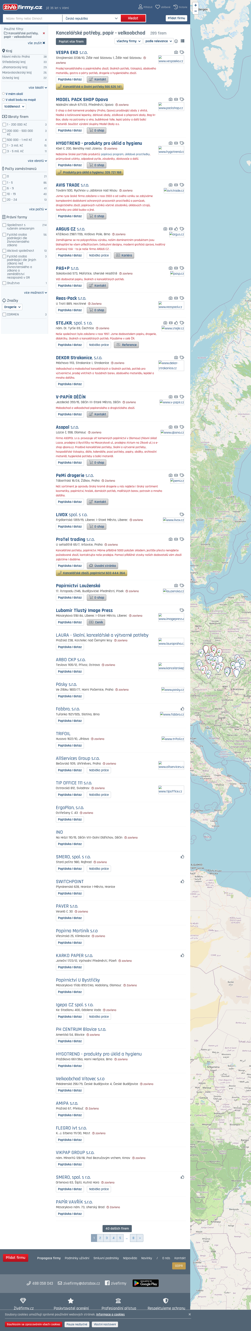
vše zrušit (35, 43)
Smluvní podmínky (106, 1258)
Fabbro (68, 709)
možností (34, 292)
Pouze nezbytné (77, 1324)
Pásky (66, 684)
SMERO (73, 857)
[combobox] (33, 18)
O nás (166, 1258)
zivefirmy (118, 1283)
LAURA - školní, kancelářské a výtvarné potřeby (102, 635)
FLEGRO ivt (71, 1128)
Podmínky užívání (77, 1258)
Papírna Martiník (77, 931)
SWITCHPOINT (70, 881)
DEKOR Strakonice (79, 358)
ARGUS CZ (70, 229)
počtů (36, 209)
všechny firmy (127, 41)
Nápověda (130, 1258)
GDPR (179, 1266)
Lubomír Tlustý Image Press (84, 610)
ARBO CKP (70, 659)
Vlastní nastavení (105, 1324)
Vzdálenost (12, 106)
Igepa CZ (74, 1005)
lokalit (36, 87)
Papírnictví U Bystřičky (78, 980)
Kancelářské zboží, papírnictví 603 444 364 (93, 573)
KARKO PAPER (74, 955)
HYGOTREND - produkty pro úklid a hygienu (99, 143)
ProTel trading (75, 539)
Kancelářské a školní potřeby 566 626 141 (91, 86)
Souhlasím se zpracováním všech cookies (33, 1324)
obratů (36, 161)
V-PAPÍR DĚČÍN (71, 397)
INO (59, 832)
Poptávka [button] (70, 79)
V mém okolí (14, 94)
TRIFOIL (63, 733)
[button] (145, 7)
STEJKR (74, 323)
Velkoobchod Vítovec (80, 1079)
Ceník (98, 622)
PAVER (67, 906)
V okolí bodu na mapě (21, 100)
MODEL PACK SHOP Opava (82, 99)
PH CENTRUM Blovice (81, 1029)
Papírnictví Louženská (78, 585)
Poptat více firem (71, 41)
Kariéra (126, 255)
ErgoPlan (70, 807)
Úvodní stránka (105, 565)
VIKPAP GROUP (75, 1152)
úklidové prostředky (137, 154)
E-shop (99, 130)
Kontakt (100, 79)
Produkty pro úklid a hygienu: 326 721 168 (91, 172)
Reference (129, 345)
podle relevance (157, 41)
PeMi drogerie (75, 475)
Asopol (67, 427)
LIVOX (71, 514)
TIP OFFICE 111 (74, 783)
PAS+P (67, 268)
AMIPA (67, 1103)
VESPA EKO (72, 52)
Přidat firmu (176, 18)
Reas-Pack (71, 298)
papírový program (112, 154)
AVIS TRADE (72, 185)
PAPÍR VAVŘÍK (74, 1202)
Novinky (146, 1258)
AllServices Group (78, 758)
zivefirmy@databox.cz (81, 1283)
